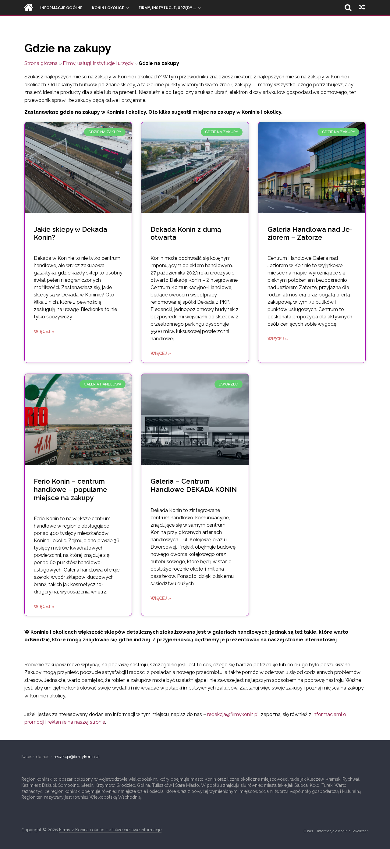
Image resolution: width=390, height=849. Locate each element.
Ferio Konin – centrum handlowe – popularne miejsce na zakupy (70, 489)
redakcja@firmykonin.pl (233, 714)
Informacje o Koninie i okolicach (343, 831)
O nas (308, 831)
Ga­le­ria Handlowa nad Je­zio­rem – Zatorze (310, 233)
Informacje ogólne (61, 7)
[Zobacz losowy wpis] (362, 7)
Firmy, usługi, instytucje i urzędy (98, 63)
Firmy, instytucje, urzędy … (167, 7)
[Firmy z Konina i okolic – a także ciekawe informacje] (28, 7)
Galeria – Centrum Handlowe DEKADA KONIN (194, 485)
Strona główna (41, 63)
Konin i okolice (108, 7)
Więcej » (44, 331)
